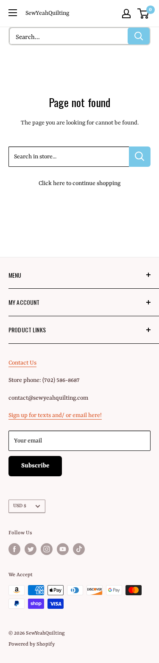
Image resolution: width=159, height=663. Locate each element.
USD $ (19, 506)
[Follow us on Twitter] (30, 549)
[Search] (139, 36)
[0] (143, 13)
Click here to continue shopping (79, 183)
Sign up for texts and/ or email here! (55, 415)
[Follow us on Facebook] (14, 549)
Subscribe (35, 466)
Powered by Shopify (31, 644)
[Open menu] (12, 12)
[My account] (126, 13)
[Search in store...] (140, 156)
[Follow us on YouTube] (63, 549)
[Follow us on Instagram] (47, 549)
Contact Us (22, 362)
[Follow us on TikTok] (79, 549)
